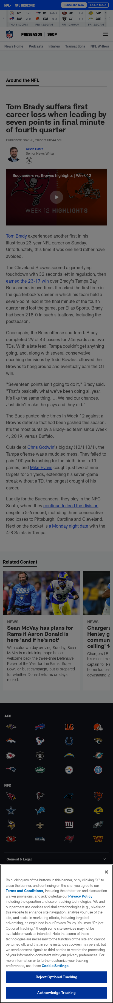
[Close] (106, 872)
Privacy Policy (80, 896)
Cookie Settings (55, 965)
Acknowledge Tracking (56, 992)
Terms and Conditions (24, 890)
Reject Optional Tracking (56, 977)
